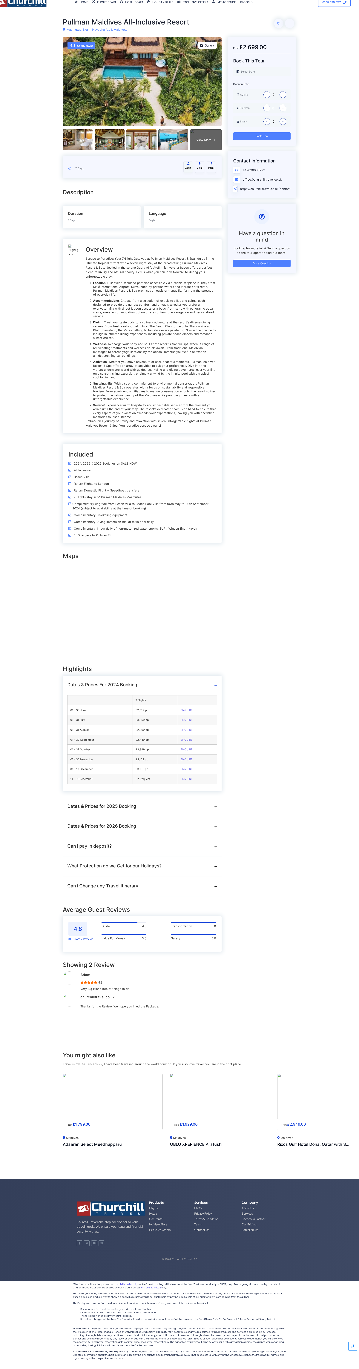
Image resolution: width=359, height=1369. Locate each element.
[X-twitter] (87, 1243)
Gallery (210, 45)
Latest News (250, 1230)
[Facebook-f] (79, 1243)
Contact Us (201, 1230)
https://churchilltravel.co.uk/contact (265, 189)
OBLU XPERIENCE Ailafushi (196, 1144)
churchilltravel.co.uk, (125, 1284)
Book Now (262, 136)
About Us (248, 1208)
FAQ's (198, 1208)
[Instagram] (101, 1243)
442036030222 (254, 170)
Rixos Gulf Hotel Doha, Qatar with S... (313, 1144)
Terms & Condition (206, 1219)
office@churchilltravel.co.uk (262, 179)
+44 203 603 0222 (151, 1287)
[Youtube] (94, 1243)
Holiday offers (158, 1224)
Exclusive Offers (160, 1230)
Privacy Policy (203, 1214)
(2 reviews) (81, 45)
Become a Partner (254, 1219)
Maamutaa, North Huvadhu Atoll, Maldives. (97, 29)
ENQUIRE (187, 710)
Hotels (153, 1214)
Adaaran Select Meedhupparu (92, 1144)
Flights (153, 1208)
